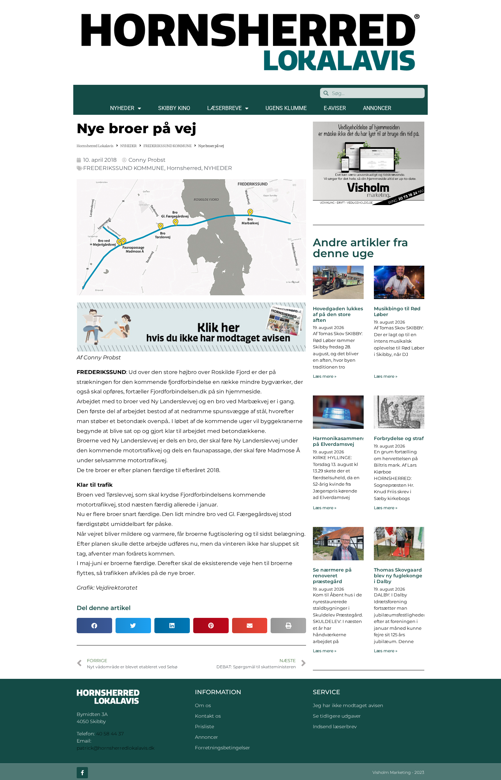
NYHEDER (122, 108)
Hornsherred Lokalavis (95, 146)
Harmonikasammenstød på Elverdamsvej (343, 441)
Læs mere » (324, 376)
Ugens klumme (286, 108)
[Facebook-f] (82, 772)
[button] (94, 625)
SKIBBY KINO (174, 108)
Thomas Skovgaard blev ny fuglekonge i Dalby (398, 575)
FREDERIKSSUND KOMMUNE (167, 146)
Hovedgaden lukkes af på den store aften (338, 314)
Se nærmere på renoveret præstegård (332, 575)
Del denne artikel (104, 608)
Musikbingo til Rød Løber (397, 311)
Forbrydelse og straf (399, 438)
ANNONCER (377, 108)
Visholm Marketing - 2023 (398, 772)
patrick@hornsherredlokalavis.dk (115, 748)
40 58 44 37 (110, 734)
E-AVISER (335, 108)
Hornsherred (184, 168)
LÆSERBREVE (224, 108)
